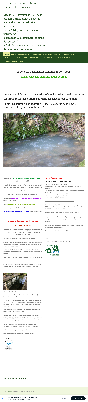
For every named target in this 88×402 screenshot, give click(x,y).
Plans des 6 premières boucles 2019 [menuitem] (20, 54)
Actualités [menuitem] (57, 54)
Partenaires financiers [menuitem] (46, 57)
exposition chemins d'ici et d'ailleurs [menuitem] (14, 61)
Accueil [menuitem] (7, 54)
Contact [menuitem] (25, 57)
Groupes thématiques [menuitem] (68, 54)
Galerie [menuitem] (18, 57)
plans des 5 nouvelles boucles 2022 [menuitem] (42, 54)
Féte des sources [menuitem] (33, 57)
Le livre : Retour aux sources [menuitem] (62, 57)
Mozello (10, 391)
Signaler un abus (64, 398)
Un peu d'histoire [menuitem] (9, 57)
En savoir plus (78, 398)
